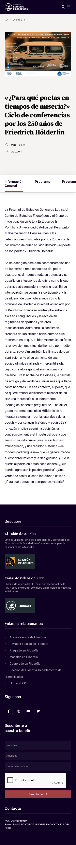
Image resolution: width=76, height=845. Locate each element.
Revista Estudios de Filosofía (29, 644)
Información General (14, 184)
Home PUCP (18, 683)
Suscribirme (36, 794)
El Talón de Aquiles (20, 534)
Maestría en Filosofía (24, 657)
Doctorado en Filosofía (25, 663)
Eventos (17, 19)
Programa (42, 182)
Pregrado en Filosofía (24, 650)
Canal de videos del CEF (24, 578)
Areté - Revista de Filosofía (28, 637)
